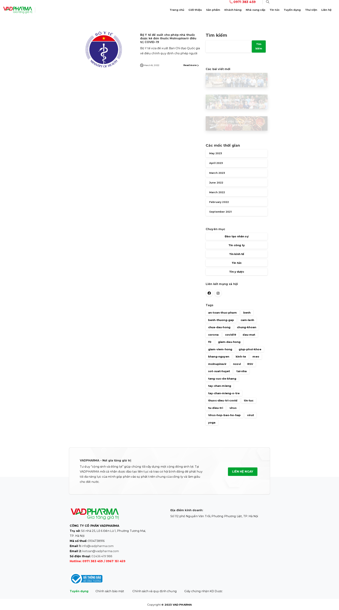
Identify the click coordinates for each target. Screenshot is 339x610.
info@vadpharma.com (98, 546)
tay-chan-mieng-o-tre (224, 393)
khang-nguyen (218, 356)
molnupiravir (217, 364)
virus (233, 408)
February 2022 (219, 202)
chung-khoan (246, 327)
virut (250, 415)
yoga (212, 422)
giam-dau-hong (229, 342)
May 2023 (215, 153)
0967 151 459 (115, 561)
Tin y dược (236, 272)
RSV (250, 364)
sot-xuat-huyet (219, 371)
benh (247, 312)
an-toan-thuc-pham (222, 312)
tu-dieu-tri (215, 408)
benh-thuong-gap (221, 320)
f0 (209, 342)
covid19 (230, 334)
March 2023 (217, 173)
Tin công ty (236, 245)
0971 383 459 (92, 561)
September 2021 (220, 212)
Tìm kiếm (216, 35)
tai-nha (241, 371)
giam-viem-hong (220, 349)
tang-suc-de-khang (222, 378)
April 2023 (216, 163)
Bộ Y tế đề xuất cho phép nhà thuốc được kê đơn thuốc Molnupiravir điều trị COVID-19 (168, 38)
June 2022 (216, 182)
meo (255, 356)
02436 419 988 (101, 556)
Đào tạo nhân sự (236, 236)
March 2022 (217, 192)
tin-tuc (248, 400)
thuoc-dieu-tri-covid (222, 400)
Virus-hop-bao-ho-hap (224, 415)
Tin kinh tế (236, 254)
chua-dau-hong (219, 327)
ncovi (237, 364)
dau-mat (249, 334)
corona (213, 334)
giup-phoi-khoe (250, 349)
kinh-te (241, 356)
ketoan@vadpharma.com (100, 551)
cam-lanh (247, 320)
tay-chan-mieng (219, 385)
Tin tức (237, 263)
